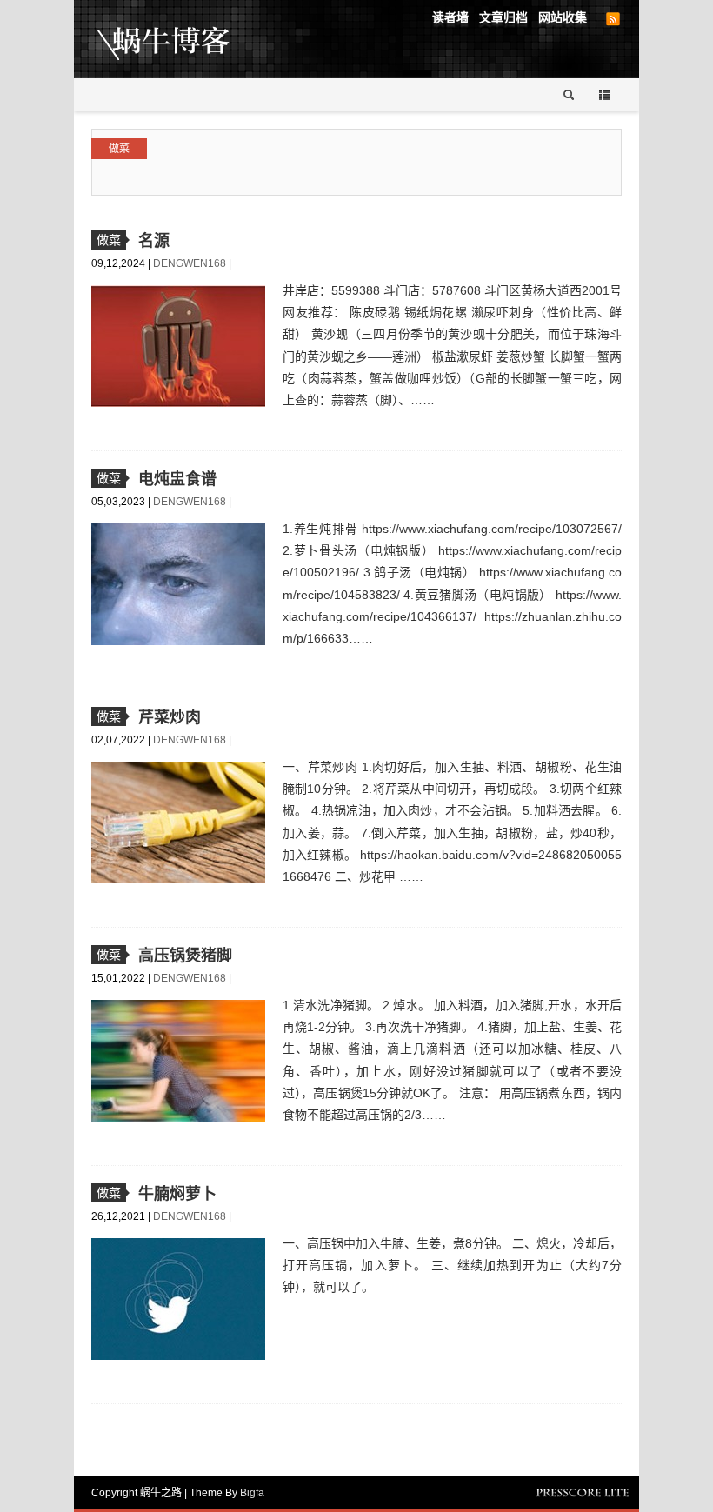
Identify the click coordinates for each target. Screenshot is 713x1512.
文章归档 (503, 17)
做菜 (119, 149)
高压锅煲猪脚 (185, 955)
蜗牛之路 (190, 39)
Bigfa (252, 1493)
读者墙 (450, 17)
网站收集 (562, 17)
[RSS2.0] (613, 19)
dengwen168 (191, 263)
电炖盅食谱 (177, 479)
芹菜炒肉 (169, 717)
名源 (154, 241)
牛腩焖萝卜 (177, 1193)
